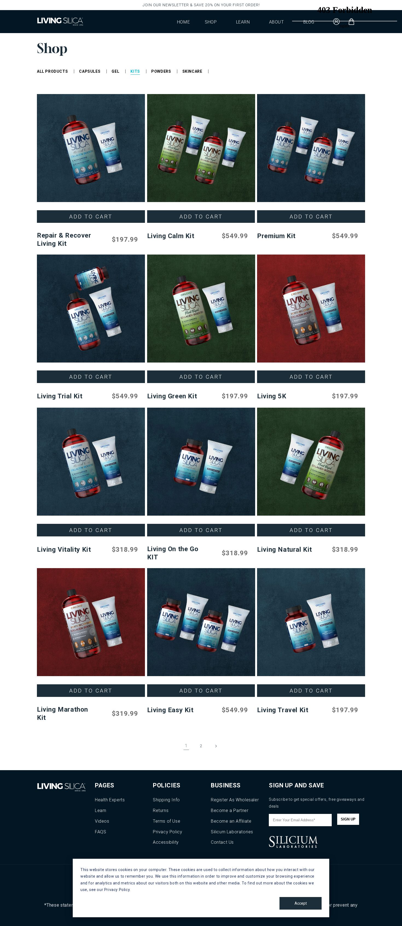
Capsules (89, 71)
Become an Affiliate (231, 821)
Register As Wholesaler (235, 799)
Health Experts (110, 799)
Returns (160, 810)
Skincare (192, 71)
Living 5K (271, 396)
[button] (213, 21)
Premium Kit (276, 236)
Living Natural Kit (284, 549)
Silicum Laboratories (232, 831)
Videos (102, 821)
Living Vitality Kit (64, 549)
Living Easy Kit (170, 710)
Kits (135, 71)
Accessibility (166, 842)
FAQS (100, 831)
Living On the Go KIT (173, 553)
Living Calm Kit (170, 236)
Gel (115, 71)
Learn (100, 810)
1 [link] (186, 745)
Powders (161, 71)
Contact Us (222, 842)
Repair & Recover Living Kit (64, 239)
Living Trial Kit (60, 396)
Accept (301, 903)
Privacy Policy (167, 831)
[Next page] (216, 746)
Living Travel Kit (282, 710)
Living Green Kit (172, 396)
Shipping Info (166, 799)
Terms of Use (166, 821)
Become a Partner (230, 810)
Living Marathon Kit (62, 713)
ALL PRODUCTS (52, 71)
